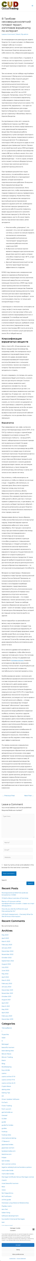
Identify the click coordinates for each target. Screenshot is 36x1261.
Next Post (29, 795)
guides (4, 1128)
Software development (10, 1216)
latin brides (6, 1161)
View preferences (18, 1254)
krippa (4, 1157)
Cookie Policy (12, 1258)
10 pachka (5, 1034)
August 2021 (6, 1000)
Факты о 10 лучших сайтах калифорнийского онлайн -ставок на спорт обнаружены (18, 904)
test (3, 1222)
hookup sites (6, 1135)
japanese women (8, 1148)
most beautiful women (10, 1183)
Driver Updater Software (10, 1099)
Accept (18, 1245)
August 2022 (6, 964)
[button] (33, 1229)
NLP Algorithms (7, 1193)
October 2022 (6, 957)
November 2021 (7, 993)
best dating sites (8, 1050)
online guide (6, 1199)
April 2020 (5, 1012)
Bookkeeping (6, 1067)
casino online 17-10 (8, 1080)
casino (4, 1073)
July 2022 (5, 967)
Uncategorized (7, 1225)
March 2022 (6, 980)
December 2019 (7, 1019)
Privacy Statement (21, 1258)
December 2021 (7, 990)
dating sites (6, 1089)
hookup (4, 1131)
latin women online (9, 1164)
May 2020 (5, 1009)
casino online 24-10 (8, 1083)
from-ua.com (6, 1109)
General (4, 1115)
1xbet (3, 1038)
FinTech (5, 1102)
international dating (9, 1138)
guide (4, 1122)
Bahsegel (5, 1044)
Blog (3, 1063)
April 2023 (5, 938)
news (4, 1190)
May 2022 (5, 974)
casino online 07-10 (8, 1076)
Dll (3, 1096)
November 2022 (7, 954)
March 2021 (6, 1006)
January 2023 (6, 948)
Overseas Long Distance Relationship (15, 1203)
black (18, 34)
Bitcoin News (6, 1054)
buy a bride (6, 1070)
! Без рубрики (7, 1028)
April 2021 (5, 1003)
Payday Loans (7, 1206)
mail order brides (8, 1174)
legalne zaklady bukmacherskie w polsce (17, 1167)
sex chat (5, 1209)
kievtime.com (7, 1154)
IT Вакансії (6, 1141)
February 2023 (7, 944)
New (3, 1187)
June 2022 (5, 970)
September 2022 (8, 961)
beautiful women (8, 1047)
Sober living (6, 1212)
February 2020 (7, 1016)
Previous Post (8, 795)
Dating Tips (6, 1093)
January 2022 (6, 987)
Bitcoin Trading (7, 1057)
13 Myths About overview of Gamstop (15, 898)
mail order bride (7, 1170)
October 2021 (6, 996)
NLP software (6, 1196)
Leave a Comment (8, 34)
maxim (4, 1180)
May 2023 (5, 935)
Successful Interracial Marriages (13, 1219)
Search (4, 880)
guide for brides (7, 1125)
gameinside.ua (7, 1112)
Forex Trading (7, 1105)
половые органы (17, 660)
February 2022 (7, 983)
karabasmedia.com (9, 1151)
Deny (18, 1249)
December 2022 (7, 951)
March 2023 (6, 941)
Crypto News (6, 1086)
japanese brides (7, 1144)
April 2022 (5, 977)
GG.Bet (4, 1118)
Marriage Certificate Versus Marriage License (18, 1177)
